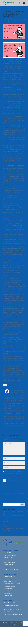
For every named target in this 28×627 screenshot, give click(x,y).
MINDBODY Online (9, 586)
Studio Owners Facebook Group (13, 614)
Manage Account (8, 557)
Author (5, 385)
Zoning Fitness (8, 593)
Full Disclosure (8, 567)
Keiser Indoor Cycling (10, 581)
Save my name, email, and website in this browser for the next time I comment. (13, 473)
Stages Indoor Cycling (10, 576)
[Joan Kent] (7, 393)
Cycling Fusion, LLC (9, 602)
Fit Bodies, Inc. (8, 611)
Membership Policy (9, 562)
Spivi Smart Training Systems (12, 583)
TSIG (14, 624)
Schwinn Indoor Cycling (10, 579)
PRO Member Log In (10, 555)
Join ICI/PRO (7, 552)
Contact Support (8, 564)
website (10, 116)
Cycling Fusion (8, 588)
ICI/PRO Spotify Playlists (11, 569)
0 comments (12, 21)
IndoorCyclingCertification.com (12, 609)
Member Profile (8, 560)
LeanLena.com (8, 595)
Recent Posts (11, 385)
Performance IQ (8, 591)
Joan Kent (7, 19)
